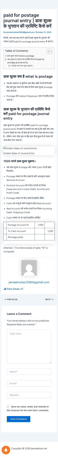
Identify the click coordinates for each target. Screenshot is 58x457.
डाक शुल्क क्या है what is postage (20, 56)
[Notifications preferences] (6, 450)
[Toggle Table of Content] (47, 51)
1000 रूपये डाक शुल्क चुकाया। (22, 66)
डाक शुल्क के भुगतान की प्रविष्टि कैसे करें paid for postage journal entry (25, 61)
